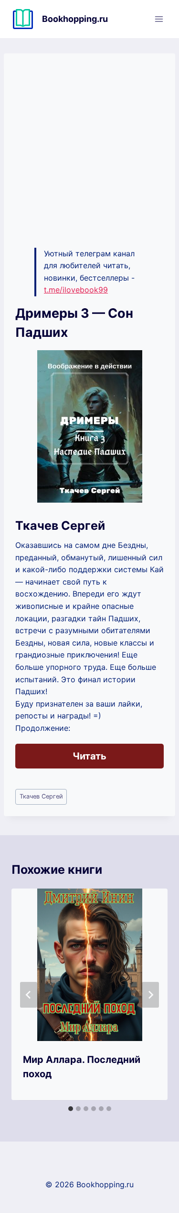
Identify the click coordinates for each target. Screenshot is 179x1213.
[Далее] (150, 995)
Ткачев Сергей (41, 796)
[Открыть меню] (159, 18)
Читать (89, 756)
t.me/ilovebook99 (76, 289)
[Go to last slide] (28, 995)
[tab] (70, 1108)
